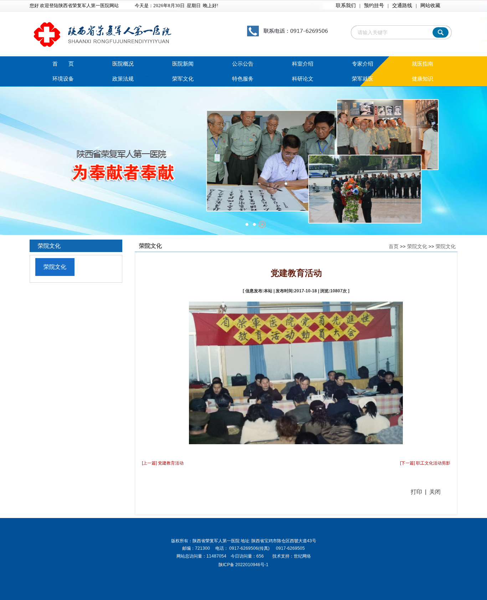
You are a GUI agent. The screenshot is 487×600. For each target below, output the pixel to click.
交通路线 (402, 5)
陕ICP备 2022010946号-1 (243, 564)
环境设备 (63, 79)
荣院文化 (417, 246)
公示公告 (242, 64)
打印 (416, 492)
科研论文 (302, 79)
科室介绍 (302, 64)
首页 (394, 246)
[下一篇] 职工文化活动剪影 (425, 463)
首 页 (63, 64)
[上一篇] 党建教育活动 (163, 463)
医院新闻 (183, 64)
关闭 (435, 492)
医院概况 (123, 64)
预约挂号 (374, 5)
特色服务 (242, 79)
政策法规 (123, 79)
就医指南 (422, 64)
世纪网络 (302, 556)
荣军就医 (362, 79)
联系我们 (346, 5)
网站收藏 (430, 5)
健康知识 (422, 79)
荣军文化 (183, 79)
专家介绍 (362, 64)
